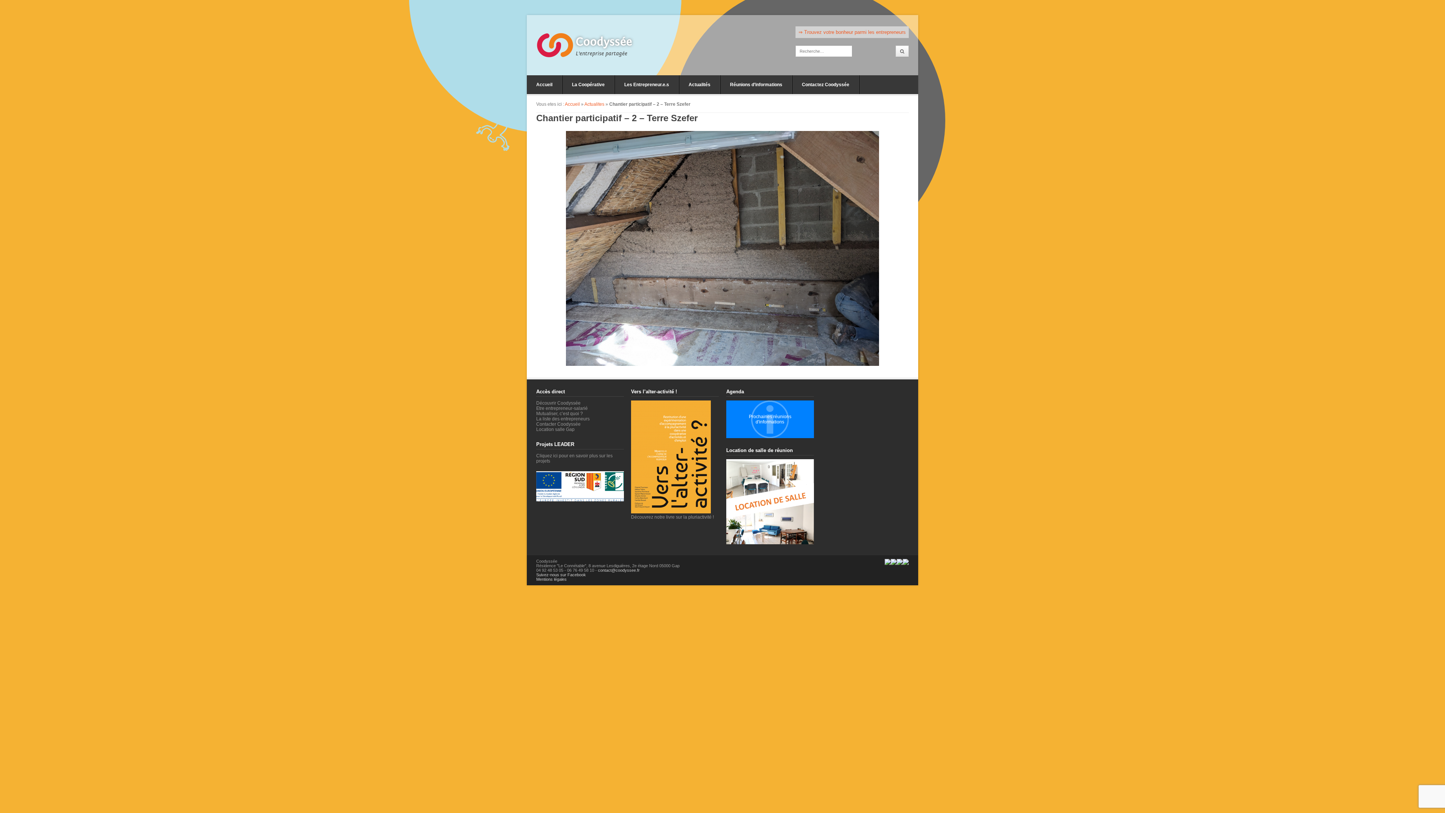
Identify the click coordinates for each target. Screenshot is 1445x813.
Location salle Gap (555, 429)
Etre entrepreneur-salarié (562, 408)
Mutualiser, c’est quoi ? (559, 413)
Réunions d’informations (756, 84)
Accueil (544, 84)
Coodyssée (604, 42)
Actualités (699, 84)
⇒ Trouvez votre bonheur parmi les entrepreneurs (852, 32)
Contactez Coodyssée (825, 84)
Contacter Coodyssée (558, 424)
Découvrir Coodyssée (558, 403)
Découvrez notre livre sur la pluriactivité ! (672, 517)
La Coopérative (588, 84)
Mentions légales (551, 579)
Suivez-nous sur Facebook (561, 574)
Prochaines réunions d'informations (770, 419)
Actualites (594, 104)
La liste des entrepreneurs (563, 419)
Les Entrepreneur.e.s (646, 84)
